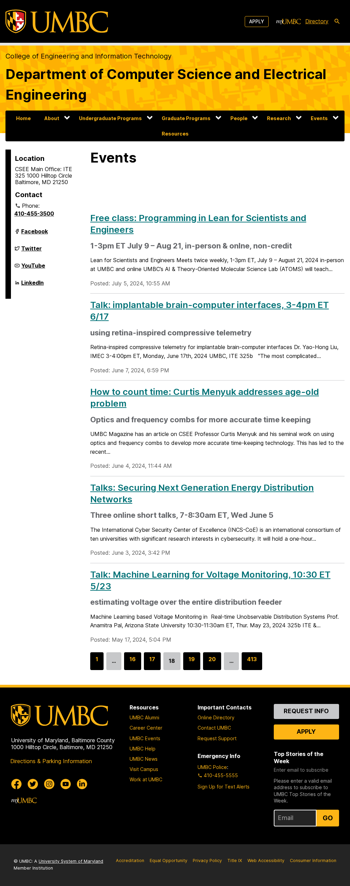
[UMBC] (56, 21)
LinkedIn (32, 285)
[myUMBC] (288, 21)
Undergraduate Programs (110, 118)
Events (319, 118)
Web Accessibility (265, 860)
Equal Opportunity (168, 860)
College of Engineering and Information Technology (88, 56)
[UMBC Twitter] (32, 784)
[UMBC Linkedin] (82, 784)
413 (252, 663)
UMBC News (144, 759)
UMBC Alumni (144, 717)
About (51, 118)
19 (192, 663)
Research (279, 118)
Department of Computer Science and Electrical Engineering (165, 84)
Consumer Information (313, 860)
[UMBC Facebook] (16, 784)
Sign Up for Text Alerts (224, 786)
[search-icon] (337, 21)
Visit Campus (144, 769)
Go (328, 818)
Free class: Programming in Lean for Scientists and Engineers (198, 224)
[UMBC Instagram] (49, 784)
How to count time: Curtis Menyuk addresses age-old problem (204, 397)
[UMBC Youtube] (65, 784)
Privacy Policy (207, 860)
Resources (175, 134)
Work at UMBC (146, 779)
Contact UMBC (214, 728)
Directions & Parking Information (51, 761)
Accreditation (130, 860)
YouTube (33, 268)
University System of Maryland (71, 861)
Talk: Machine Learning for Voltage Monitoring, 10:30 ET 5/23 (210, 580)
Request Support (217, 738)
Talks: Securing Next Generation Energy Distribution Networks (202, 493)
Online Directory (216, 717)
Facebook (34, 234)
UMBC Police (212, 767)
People (238, 118)
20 (212, 663)
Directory (317, 21)
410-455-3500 (34, 213)
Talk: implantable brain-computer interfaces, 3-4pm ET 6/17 (209, 310)
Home (23, 118)
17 (152, 663)
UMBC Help (143, 749)
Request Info (306, 711)
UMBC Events (145, 738)
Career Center (146, 728)
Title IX (234, 860)
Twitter (31, 251)
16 (133, 663)
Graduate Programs (186, 118)
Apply (256, 21)
